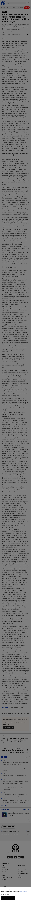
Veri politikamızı (23, 891)
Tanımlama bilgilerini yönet (15, 902)
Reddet (23, 898)
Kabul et (8, 898)
